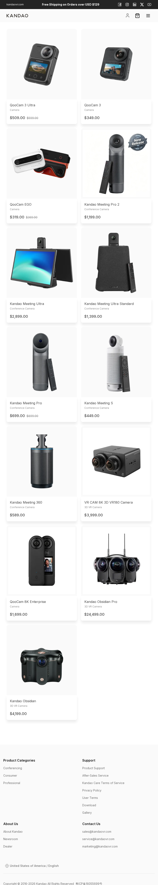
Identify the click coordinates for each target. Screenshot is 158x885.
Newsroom (10, 839)
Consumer (10, 775)
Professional (11, 783)
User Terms (90, 797)
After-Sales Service (95, 775)
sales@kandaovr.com (96, 831)
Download (89, 805)
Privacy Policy (91, 790)
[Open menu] (148, 15)
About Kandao (13, 831)
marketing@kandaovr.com (100, 846)
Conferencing (12, 768)
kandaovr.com (15, 4)
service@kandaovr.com (98, 839)
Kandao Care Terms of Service (103, 783)
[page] (17, 15)
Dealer (7, 846)
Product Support (93, 768)
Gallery (87, 812)
